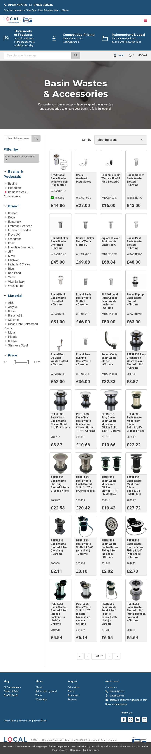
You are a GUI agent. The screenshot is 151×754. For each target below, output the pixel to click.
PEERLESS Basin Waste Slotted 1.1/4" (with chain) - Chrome (84, 547)
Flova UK (13, 234)
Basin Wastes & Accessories (20, 156)
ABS (10, 302)
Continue (75, 750)
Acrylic (12, 307)
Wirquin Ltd (15, 286)
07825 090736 (116, 695)
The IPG (80, 740)
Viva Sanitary (16, 281)
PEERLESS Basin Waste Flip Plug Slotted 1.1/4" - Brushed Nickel (60, 484)
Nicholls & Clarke (18, 264)
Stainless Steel (17, 345)
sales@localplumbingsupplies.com (127, 700)
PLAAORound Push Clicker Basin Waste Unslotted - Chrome (109, 301)
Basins (12, 183)
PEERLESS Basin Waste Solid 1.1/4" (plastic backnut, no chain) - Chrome (83, 613)
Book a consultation (116, 704)
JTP (10, 251)
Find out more (91, 750)
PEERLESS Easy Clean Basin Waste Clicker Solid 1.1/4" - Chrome (60, 421)
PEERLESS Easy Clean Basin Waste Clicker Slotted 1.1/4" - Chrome (136, 361)
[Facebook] (123, 720)
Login (120, 55)
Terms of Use (25, 721)
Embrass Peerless (19, 226)
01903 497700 (17, 5)
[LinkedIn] (137, 720)
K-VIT (11, 256)
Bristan (12, 213)
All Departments (12, 687)
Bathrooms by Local (46, 691)
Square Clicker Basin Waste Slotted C (85, 241)
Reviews (72, 699)
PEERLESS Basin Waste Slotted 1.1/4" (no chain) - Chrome (59, 547)
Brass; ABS (14, 315)
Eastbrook (14, 221)
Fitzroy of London (19, 230)
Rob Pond (14, 273)
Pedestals (14, 188)
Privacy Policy (10, 721)
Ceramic (13, 320)
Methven (13, 260)
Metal (11, 332)
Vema (11, 277)
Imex (11, 243)
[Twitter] (130, 720)
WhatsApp (41, 699)
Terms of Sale (11, 691)
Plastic (12, 337)
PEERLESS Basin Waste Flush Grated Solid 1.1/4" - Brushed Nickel (85, 484)
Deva (11, 217)
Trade (39, 695)
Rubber (12, 341)
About (39, 687)
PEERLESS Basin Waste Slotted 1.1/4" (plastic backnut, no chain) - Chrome (59, 613)
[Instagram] (144, 720)
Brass (11, 311)
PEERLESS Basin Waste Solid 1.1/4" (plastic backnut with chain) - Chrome (109, 613)
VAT (144, 55)
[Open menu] (145, 20)
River (11, 268)
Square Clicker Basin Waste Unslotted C (110, 241)
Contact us (111, 687)
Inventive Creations (20, 247)
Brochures (73, 695)
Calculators (74, 687)
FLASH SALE (10, 695)
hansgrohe (14, 239)
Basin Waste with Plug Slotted (83, 178)
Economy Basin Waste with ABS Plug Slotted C (110, 178)
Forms (71, 691)
